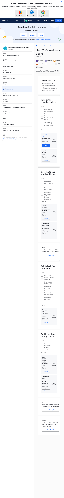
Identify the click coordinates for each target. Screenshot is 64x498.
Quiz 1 (43, 247)
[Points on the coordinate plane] (48, 71)
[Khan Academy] (32, 20)
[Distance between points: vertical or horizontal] (51, 71)
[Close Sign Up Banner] (61, 26)
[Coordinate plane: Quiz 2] (55, 71)
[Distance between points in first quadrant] (41, 71)
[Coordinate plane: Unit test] (58, 71)
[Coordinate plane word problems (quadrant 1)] (44, 71)
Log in (52, 20)
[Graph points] (37, 71)
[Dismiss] (61, 1)
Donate (45, 20)
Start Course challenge (10, 138)
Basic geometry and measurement (52, 45)
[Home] (36, 46)
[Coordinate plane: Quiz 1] (46, 71)
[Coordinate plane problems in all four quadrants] (53, 71)
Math (40, 45)
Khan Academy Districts (42, 39)
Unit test (44, 420)
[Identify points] (39, 71)
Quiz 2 (43, 402)
